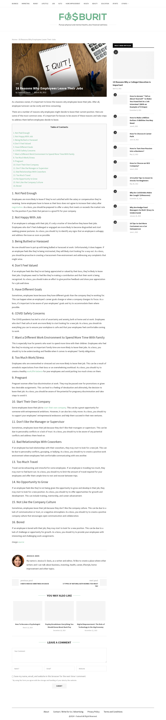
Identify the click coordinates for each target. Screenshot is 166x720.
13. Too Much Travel (22, 175)
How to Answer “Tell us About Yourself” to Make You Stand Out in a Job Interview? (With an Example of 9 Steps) (141, 101)
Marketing (26, 4)
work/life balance (35, 371)
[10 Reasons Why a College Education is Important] (133, 65)
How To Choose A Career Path (140, 135)
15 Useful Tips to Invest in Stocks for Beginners (141, 179)
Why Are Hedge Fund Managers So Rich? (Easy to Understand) (142, 210)
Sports (115, 4)
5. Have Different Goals (23, 147)
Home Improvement (73, 4)
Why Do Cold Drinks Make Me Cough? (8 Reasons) (141, 193)
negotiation (17, 207)
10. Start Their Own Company (26, 164)
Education (105, 4)
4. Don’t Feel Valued (22, 143)
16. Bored (17, 186)
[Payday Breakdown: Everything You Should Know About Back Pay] (59, 611)
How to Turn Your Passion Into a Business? (141, 149)
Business (15, 4)
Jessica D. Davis (24, 92)
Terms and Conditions (113, 711)
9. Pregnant (18, 161)
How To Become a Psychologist (27, 624)
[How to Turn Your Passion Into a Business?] (120, 152)
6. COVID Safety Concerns (24, 150)
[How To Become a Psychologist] (27, 611)
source (21, 542)
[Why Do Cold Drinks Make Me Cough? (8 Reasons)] (120, 196)
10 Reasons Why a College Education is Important (132, 83)
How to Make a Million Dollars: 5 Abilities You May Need (141, 120)
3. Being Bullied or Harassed (25, 140)
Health (86, 4)
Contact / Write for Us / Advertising (68, 711)
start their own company (55, 407)
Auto (60, 4)
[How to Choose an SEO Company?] (120, 167)
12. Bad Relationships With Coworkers (29, 171)
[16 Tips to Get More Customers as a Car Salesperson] (120, 227)
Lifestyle (45, 4)
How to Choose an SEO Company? (140, 164)
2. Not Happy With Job (23, 136)
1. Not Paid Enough (21, 133)
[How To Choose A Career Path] (120, 137)
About (46, 711)
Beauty (95, 4)
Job (53, 4)
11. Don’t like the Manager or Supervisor (30, 168)
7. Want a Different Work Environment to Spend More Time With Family (43, 154)
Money (35, 4)
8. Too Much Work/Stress (24, 157)
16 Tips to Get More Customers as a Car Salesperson (138, 226)
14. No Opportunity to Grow (25, 178)
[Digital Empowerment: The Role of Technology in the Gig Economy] (90, 611)
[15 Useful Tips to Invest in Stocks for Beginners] (120, 181)
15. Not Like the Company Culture (28, 182)
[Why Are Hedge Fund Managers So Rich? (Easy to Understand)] (120, 211)
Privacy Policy (93, 711)
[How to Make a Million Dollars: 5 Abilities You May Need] (120, 121)
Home (14, 39)
